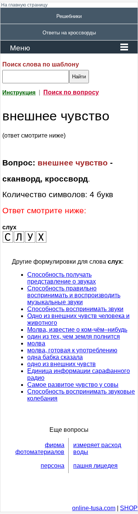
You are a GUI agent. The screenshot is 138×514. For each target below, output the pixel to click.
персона (52, 465)
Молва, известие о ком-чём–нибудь (77, 329)
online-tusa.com (93, 508)
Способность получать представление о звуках (61, 278)
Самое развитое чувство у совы (72, 384)
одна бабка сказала (55, 357)
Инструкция (19, 92)
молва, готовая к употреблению (72, 350)
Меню (20, 48)
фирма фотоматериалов (39, 448)
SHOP (129, 508)
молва (36, 343)
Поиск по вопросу (71, 92)
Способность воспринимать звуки (75, 309)
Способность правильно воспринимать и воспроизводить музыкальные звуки (73, 295)
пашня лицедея (95, 465)
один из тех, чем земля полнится (73, 336)
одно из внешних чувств (61, 364)
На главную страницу (24, 5)
